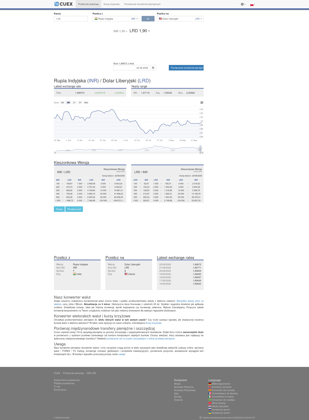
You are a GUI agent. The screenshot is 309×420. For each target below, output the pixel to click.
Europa (178, 396)
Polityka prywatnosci (64, 383)
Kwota (57, 13)
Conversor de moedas (223, 399)
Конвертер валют (220, 409)
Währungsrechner (220, 383)
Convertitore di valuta (222, 396)
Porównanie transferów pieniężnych (187, 67)
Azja (176, 393)
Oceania (178, 399)
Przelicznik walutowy (73, 373)
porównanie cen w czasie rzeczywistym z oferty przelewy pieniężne (141, 338)
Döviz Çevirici (218, 403)
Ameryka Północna (183, 386)
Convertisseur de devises (224, 393)
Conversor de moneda (223, 390)
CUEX (57, 373)
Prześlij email (74, 209)
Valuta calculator (220, 406)
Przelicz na (163, 13)
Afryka (177, 383)
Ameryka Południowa (185, 390)
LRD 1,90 (139, 30)
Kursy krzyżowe (154, 322)
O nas (57, 386)
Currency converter (221, 386)
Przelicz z (98, 13)
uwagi (122, 354)
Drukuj (59, 209)
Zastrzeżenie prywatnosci (67, 380)
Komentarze (60, 389)
